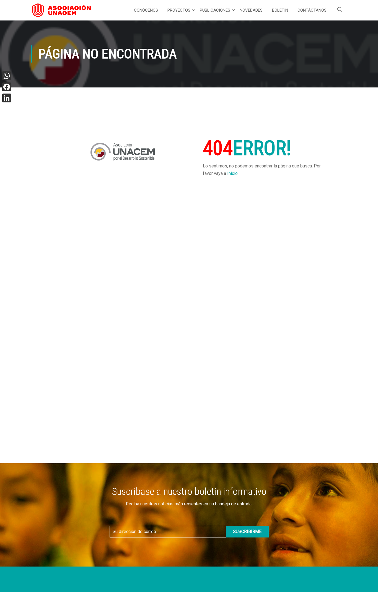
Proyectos (178, 10)
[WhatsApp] (6, 75)
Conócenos (146, 10)
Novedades (251, 10)
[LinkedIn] (6, 98)
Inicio (232, 173)
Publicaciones (215, 10)
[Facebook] (6, 86)
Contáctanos (312, 10)
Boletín (280, 10)
